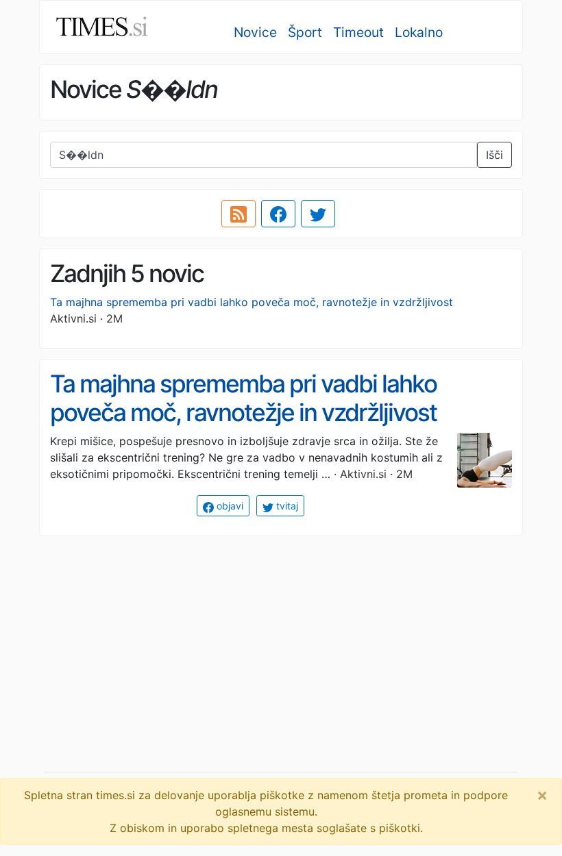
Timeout (358, 32)
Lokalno (419, 32)
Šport (305, 32)
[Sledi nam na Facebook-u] (278, 213)
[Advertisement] (281, 643)
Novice (255, 32)
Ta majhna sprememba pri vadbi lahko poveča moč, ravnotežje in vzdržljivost (251, 302)
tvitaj (285, 506)
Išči (494, 155)
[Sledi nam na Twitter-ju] (318, 213)
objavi (228, 506)
